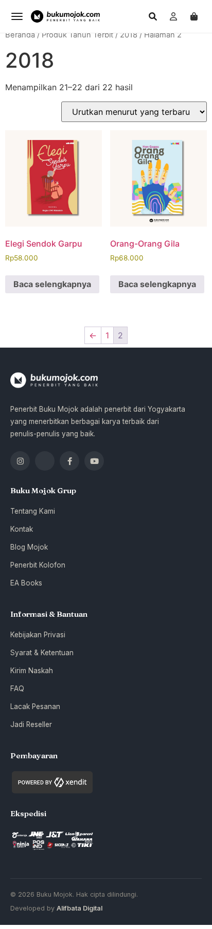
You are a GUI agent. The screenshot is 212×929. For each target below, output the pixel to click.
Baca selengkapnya (52, 284)
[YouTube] (94, 461)
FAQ (17, 688)
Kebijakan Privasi (37, 635)
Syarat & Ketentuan (42, 653)
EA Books (26, 583)
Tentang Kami (32, 511)
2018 (128, 34)
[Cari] (153, 16)
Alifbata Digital (79, 908)
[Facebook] (69, 461)
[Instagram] (20, 461)
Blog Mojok (29, 547)
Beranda (20, 34)
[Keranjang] (194, 16)
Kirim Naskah (31, 671)
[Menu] (17, 16)
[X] (45, 461)
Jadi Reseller (31, 724)
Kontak (21, 529)
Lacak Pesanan (35, 706)
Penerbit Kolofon (37, 565)
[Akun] (173, 16)
